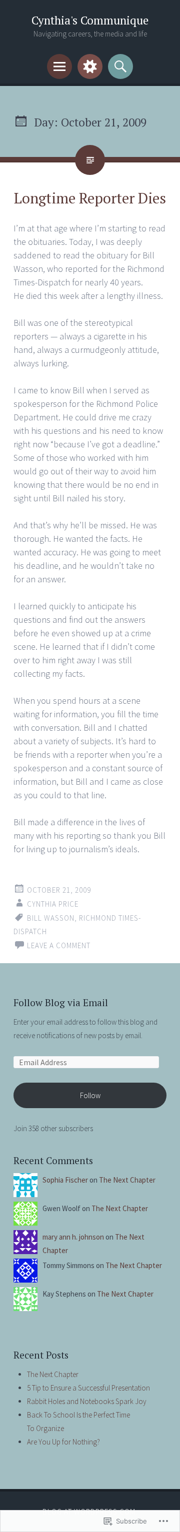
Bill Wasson (50, 918)
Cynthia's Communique (90, 20)
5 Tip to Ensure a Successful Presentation (88, 1388)
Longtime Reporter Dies (90, 197)
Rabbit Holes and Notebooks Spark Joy (86, 1401)
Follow (90, 1095)
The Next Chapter (127, 1180)
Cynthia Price (52, 904)
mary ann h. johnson (73, 1237)
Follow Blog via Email (61, 1002)
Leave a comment (58, 945)
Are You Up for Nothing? (63, 1442)
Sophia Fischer (65, 1180)
